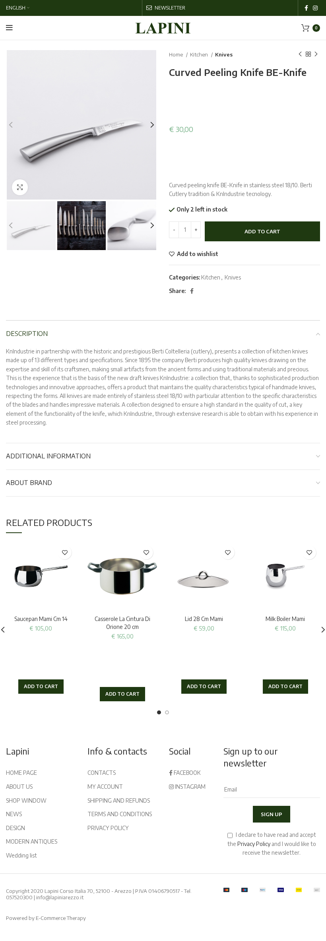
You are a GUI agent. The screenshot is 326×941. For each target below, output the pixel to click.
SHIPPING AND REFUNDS (118, 800)
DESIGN (15, 828)
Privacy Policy (253, 843)
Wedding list (21, 855)
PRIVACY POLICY (108, 828)
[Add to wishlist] (65, 552)
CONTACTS (101, 772)
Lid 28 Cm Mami (204, 618)
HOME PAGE (21, 772)
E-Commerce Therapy (61, 918)
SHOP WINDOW (26, 800)
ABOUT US (19, 786)
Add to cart (262, 231)
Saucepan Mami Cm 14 (41, 618)
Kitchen (199, 54)
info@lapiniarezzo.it (59, 897)
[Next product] (316, 54)
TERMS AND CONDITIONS (119, 814)
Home (176, 54)
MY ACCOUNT (105, 786)
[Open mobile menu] (9, 28)
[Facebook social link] (306, 8)
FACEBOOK (187, 772)
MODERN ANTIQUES (31, 841)
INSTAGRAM (190, 786)
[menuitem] (17, 8)
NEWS (14, 814)
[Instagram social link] (315, 8)
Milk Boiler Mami (285, 618)
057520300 (19, 897)
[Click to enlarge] (20, 187)
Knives (224, 54)
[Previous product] (300, 54)
